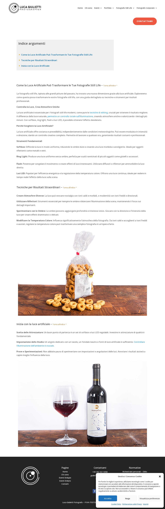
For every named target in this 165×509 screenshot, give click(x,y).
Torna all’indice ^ (110, 85)
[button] (160, 476)
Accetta (107, 498)
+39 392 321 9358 (100, 472)
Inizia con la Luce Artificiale (35, 65)
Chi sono (88, 8)
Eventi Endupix (65, 477)
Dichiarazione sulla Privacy (132, 504)
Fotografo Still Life (124, 8)
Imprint (145, 504)
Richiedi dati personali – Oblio (134, 471)
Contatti (65, 484)
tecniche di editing (99, 112)
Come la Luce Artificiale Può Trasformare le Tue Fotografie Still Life (56, 54)
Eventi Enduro (65, 481)
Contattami (145, 21)
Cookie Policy (116, 504)
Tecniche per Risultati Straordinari (39, 60)
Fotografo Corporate (146, 8)
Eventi (96, 8)
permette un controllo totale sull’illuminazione (70, 116)
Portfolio (108, 8)
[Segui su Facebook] (95, 491)
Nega (127, 498)
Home (80, 8)
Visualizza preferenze (150, 498)
